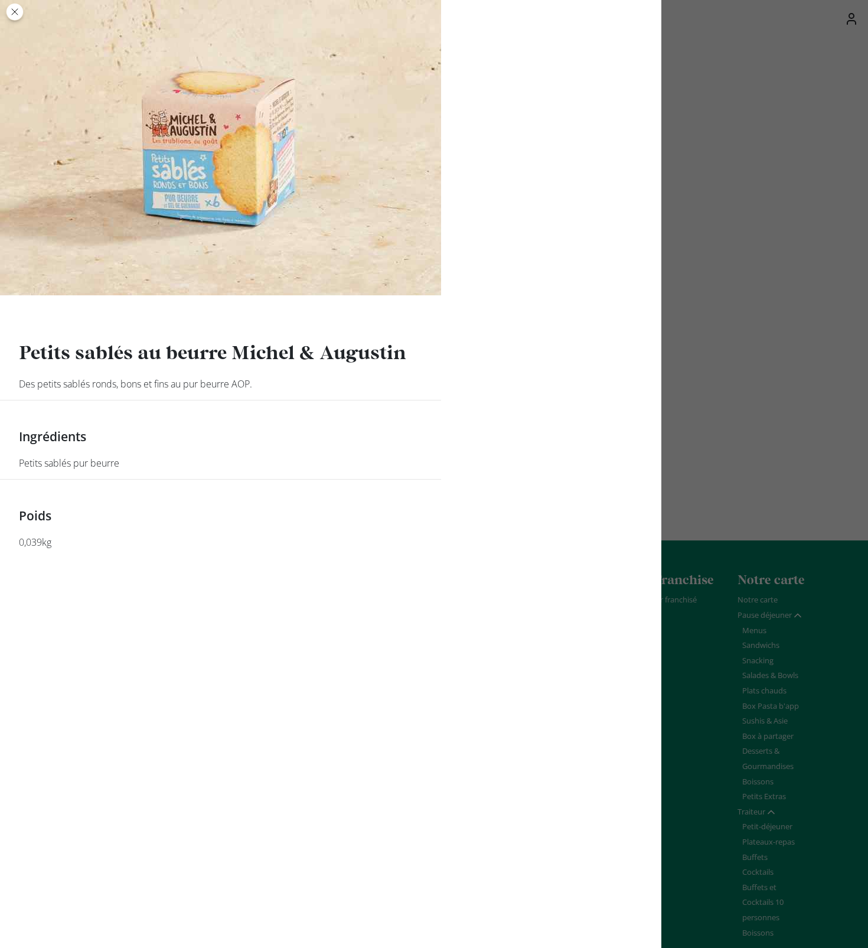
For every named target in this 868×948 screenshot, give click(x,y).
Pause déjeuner (765, 615)
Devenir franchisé (666, 599)
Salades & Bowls (770, 675)
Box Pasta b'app (770, 706)
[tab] (770, 615)
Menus (754, 630)
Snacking (758, 660)
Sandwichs (760, 645)
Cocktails (758, 871)
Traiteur (751, 811)
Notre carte (758, 599)
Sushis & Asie (765, 720)
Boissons (758, 781)
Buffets (755, 857)
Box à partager (768, 736)
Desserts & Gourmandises (768, 758)
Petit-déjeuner (767, 826)
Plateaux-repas (768, 841)
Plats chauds (764, 690)
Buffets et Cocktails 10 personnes (763, 902)
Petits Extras (764, 796)
